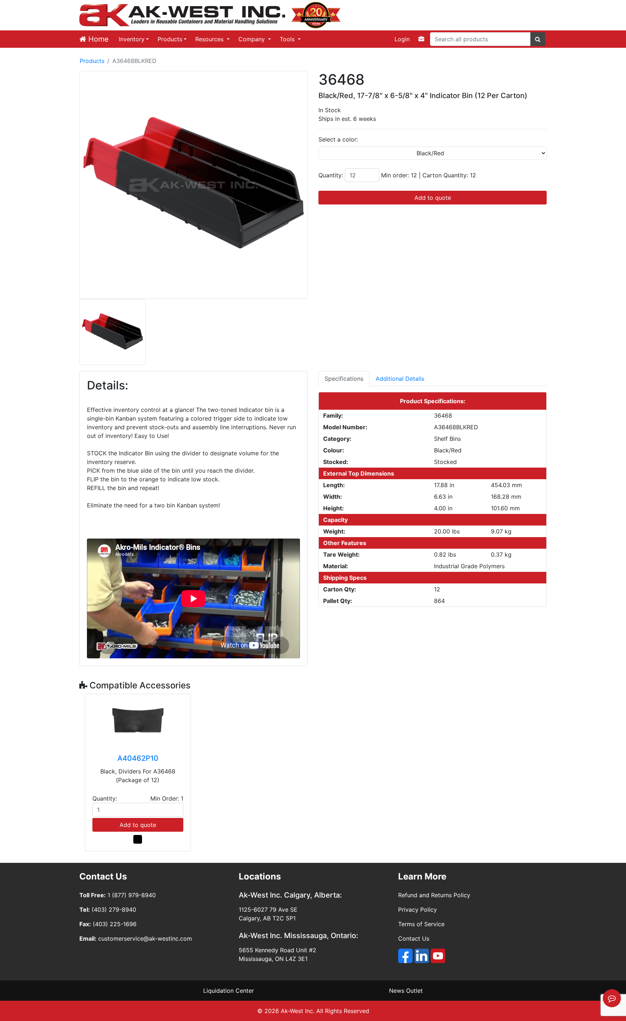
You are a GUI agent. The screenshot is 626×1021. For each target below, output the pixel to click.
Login (402, 39)
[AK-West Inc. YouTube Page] (438, 956)
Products (170, 39)
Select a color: (338, 139)
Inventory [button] (132, 39)
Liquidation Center (228, 990)
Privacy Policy (417, 909)
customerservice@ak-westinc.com (145, 938)
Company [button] (252, 39)
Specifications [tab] (344, 378)
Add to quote (432, 197)
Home (97, 39)
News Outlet (406, 990)
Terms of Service (421, 924)
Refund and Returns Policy (434, 895)
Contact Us (413, 938)
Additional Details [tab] (400, 378)
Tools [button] (288, 39)
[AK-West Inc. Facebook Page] (405, 956)
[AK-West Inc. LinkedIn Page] (421, 956)
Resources (210, 39)
